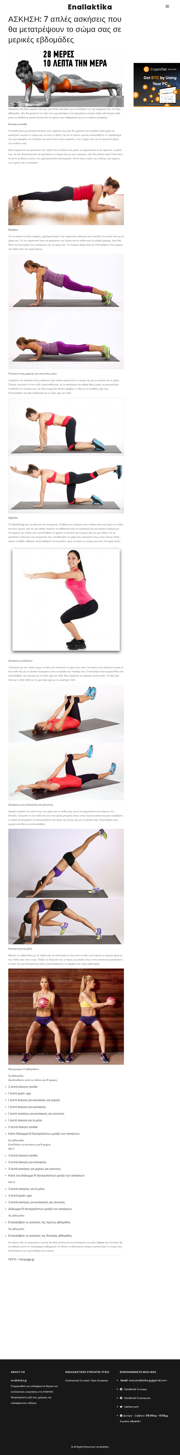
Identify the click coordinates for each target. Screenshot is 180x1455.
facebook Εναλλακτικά (137, 1398)
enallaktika (102, 1446)
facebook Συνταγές (135, 1389)
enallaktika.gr (19, 1380)
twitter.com (131, 1407)
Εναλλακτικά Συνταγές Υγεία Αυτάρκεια (86, 1380)
